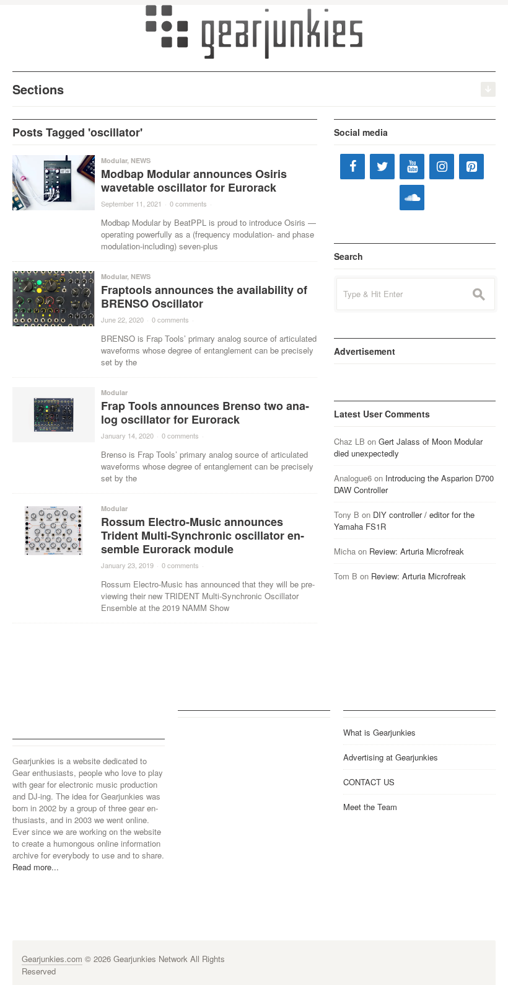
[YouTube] (412, 166)
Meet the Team (370, 807)
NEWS (141, 160)
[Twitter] (382, 166)
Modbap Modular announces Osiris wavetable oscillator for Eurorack (194, 180)
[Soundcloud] (412, 197)
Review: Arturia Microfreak (416, 551)
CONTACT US (369, 782)
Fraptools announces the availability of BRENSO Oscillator (204, 296)
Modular (114, 160)
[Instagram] (441, 166)
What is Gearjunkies (379, 732)
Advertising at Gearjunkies (390, 757)
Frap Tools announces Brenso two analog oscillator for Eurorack (205, 412)
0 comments (188, 203)
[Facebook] (352, 166)
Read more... (35, 867)
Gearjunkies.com (52, 959)
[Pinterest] (471, 166)
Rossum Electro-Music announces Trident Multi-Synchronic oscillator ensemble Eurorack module (202, 535)
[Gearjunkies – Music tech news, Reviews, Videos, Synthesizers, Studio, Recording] (254, 31)
